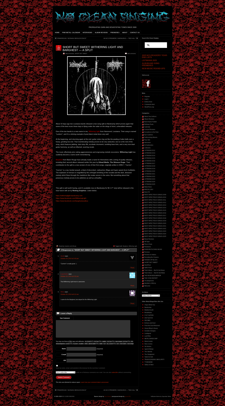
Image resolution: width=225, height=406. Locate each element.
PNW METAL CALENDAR (71, 32)
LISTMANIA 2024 (149, 181)
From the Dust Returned (152, 325)
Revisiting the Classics (151, 257)
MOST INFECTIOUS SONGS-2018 (155, 218)
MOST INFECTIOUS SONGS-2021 (155, 226)
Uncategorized (149, 281)
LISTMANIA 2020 (149, 171)
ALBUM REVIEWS (101, 32)
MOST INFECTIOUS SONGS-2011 (155, 200)
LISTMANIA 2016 (149, 161)
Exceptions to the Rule (151, 132)
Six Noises (147, 346)
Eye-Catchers (148, 135)
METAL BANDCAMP (151, 338)
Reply (132, 268)
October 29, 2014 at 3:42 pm (70, 258)
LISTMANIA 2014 (149, 155)
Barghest (125, 246)
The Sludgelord (149, 354)
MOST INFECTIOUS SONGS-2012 (155, 202)
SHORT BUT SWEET (81, 53)
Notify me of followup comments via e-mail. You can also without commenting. (103, 372)
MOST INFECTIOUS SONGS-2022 (155, 228)
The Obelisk (148, 351)
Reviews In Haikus (150, 254)
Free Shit (147, 140)
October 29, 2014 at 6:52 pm (70, 276)
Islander (67, 246)
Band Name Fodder (150, 122)
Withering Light (133, 246)
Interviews (147, 142)
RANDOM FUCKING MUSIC (153, 249)
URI (64, 360)
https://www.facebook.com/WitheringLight (71, 198)
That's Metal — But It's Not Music (154, 270)
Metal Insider (148, 341)
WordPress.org (149, 107)
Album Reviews (69, 53)
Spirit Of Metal (148, 349)
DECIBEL (147, 320)
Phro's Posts (148, 244)
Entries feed (148, 102)
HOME (57, 32)
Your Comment (65, 318)
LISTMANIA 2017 (149, 163)
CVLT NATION (149, 315)
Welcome (147, 286)
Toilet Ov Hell (148, 357)
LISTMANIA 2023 (149, 179)
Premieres (147, 247)
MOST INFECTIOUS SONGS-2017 (155, 215)
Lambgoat (147, 333)
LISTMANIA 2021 (149, 174)
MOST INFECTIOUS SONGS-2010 (155, 197)
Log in (146, 99)
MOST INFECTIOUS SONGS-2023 (155, 231)
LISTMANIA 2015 (149, 158)
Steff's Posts (148, 268)
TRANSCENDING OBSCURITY (154, 359)
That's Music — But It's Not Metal (154, 273)
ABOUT (124, 32)
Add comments (131, 53)
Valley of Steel (149, 364)
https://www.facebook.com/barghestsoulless (72, 201)
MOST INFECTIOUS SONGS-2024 (155, 234)
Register (147, 96)
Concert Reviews (149, 129)
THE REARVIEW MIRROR (152, 275)
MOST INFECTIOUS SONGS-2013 (155, 205)
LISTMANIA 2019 (149, 168)
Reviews (147, 252)
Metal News (148, 187)
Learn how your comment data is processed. (95, 382)
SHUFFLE (147, 265)
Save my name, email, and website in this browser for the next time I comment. (80, 368)
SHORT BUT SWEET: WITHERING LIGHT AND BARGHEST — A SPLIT (93, 48)
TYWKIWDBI (148, 362)
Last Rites (147, 336)
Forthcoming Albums (150, 137)
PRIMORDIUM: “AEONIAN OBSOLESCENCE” (71, 38)
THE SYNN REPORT (151, 278)
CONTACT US (135, 32)
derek (63, 256)
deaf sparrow (148, 318)
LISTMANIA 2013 (149, 153)
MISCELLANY (148, 189)
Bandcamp (147, 307)
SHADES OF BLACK (150, 260)
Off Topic (147, 241)
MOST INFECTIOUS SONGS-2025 (155, 236)
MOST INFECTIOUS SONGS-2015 (155, 210)
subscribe (115, 372)
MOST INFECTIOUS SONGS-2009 (155, 194)
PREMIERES (115, 32)
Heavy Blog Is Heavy (151, 328)
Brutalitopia (148, 312)
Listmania (147, 148)
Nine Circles (148, 344)
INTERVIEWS (87, 32)
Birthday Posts (148, 124)
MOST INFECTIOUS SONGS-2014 (155, 208)
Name (64, 349)
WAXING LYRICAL (150, 283)
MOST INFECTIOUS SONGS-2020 (155, 223)
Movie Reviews (149, 239)
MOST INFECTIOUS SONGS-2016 (155, 213)
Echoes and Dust (149, 323)
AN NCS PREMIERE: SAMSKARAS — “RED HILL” (119, 38)
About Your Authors (150, 116)
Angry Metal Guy (149, 305)
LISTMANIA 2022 (149, 176)
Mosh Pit (147, 192)
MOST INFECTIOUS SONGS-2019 (155, 221)
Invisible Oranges (150, 331)
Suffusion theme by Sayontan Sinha (161, 396)
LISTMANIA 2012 (149, 150)
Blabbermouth (149, 310)
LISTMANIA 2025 (149, 184)
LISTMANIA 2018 (149, 166)
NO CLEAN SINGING (68, 396)
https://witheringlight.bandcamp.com (69, 196)
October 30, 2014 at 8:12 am (70, 294)
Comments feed (149, 104)
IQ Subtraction (148, 145)
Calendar (147, 127)
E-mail (64, 354)
